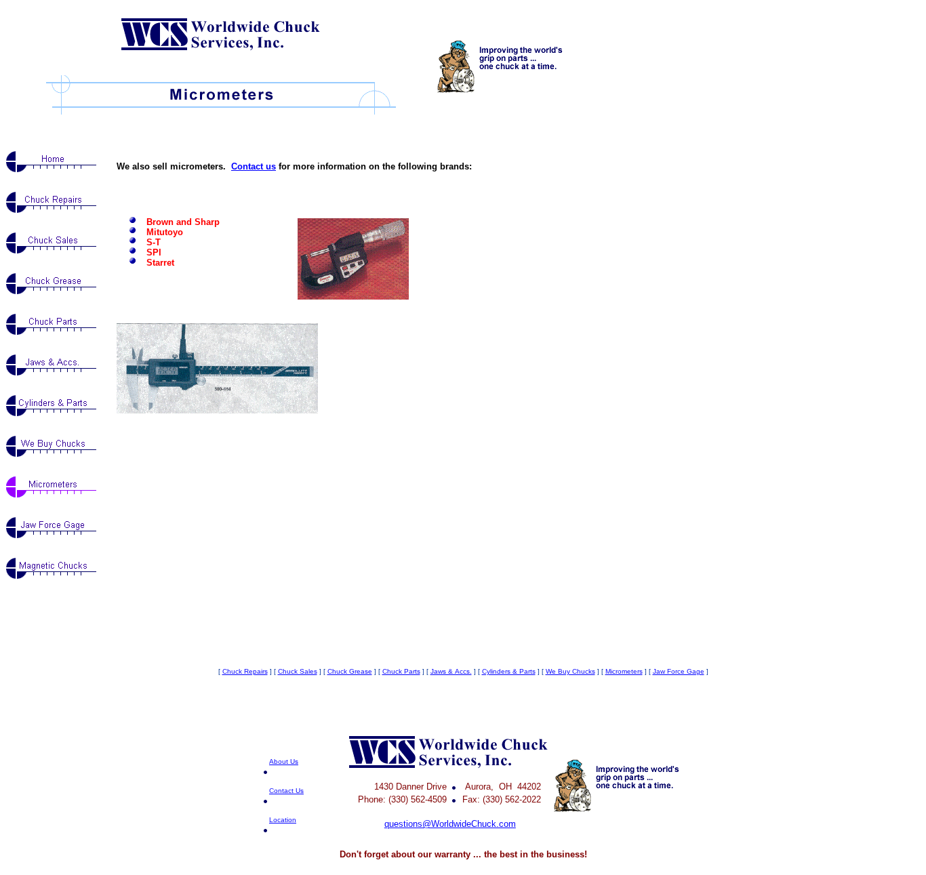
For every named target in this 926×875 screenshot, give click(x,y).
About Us (283, 761)
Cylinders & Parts (509, 671)
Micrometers (624, 671)
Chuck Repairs (245, 671)
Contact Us (286, 790)
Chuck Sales (297, 671)
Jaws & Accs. (451, 671)
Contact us (253, 166)
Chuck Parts (401, 671)
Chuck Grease (349, 671)
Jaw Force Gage (678, 671)
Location (282, 819)
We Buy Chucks (570, 671)
